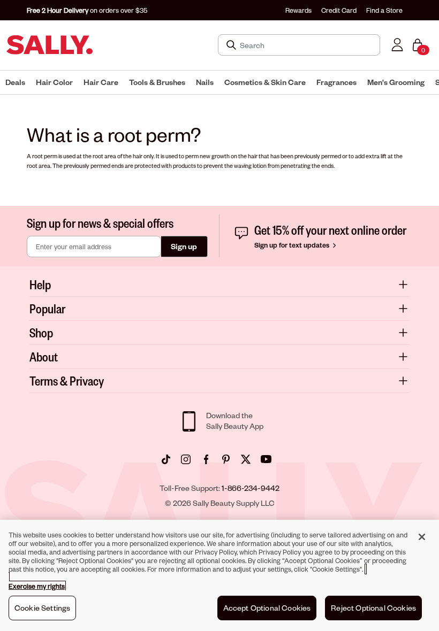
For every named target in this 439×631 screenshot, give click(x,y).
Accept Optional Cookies (267, 608)
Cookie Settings (42, 608)
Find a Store (384, 10)
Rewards (298, 10)
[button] (15, 82)
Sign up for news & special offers (100, 222)
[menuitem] (15, 82)
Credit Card (339, 10)
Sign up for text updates (292, 245)
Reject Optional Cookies (373, 608)
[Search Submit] (232, 45)
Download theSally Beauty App (234, 420)
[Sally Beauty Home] (49, 45)
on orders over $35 (87, 10)
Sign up (184, 246)
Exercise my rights (37, 586)
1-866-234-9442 (250, 488)
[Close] (422, 537)
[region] (219, 575)
